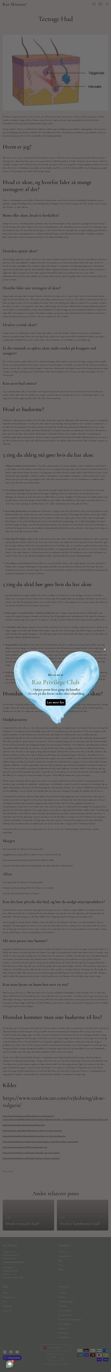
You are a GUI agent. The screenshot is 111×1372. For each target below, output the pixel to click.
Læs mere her (55, 702)
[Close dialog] (104, 649)
